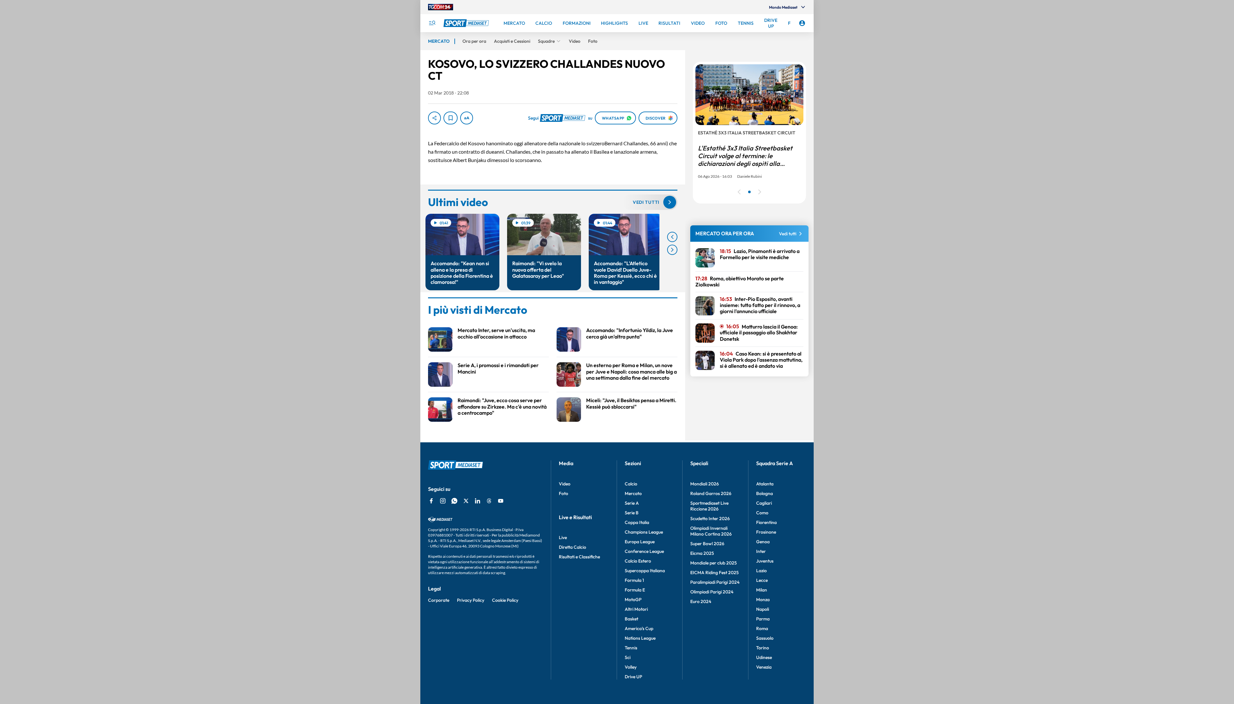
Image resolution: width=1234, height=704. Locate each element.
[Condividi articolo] (434, 118)
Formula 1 (634, 580)
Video (564, 484)
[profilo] (802, 23)
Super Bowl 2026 (707, 543)
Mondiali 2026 (704, 484)
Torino (762, 648)
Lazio (761, 570)
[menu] (431, 23)
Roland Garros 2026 (710, 493)
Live (563, 537)
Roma (762, 628)
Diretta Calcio (572, 547)
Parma (763, 619)
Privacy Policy (470, 600)
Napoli (762, 609)
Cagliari (764, 503)
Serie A (632, 503)
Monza (763, 599)
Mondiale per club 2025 (713, 563)
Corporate (438, 600)
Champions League (644, 532)
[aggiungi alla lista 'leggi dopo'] (450, 118)
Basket (631, 619)
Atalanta (764, 484)
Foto (563, 493)
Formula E (635, 590)
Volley (631, 667)
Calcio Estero (638, 561)
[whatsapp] (454, 501)
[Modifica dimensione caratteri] (466, 118)
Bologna (764, 493)
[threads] (489, 501)
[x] (466, 501)
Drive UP (633, 677)
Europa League (640, 542)
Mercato (633, 493)
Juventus (764, 561)
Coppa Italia (637, 522)
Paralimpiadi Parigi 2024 (714, 582)
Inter (761, 551)
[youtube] (500, 501)
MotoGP (633, 599)
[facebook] (431, 501)
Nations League (640, 638)
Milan (761, 590)
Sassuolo (764, 638)
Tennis (631, 648)
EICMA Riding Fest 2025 (714, 572)
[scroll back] (672, 237)
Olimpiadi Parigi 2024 (711, 592)
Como (762, 513)
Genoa (763, 542)
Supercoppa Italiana (645, 570)
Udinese (764, 657)
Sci (627, 657)
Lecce (762, 580)
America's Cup (639, 628)
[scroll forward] (672, 250)
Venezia (764, 667)
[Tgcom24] (440, 7)
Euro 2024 (700, 601)
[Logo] (466, 23)
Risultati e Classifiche (579, 557)
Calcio (631, 484)
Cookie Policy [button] (505, 600)
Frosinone (766, 532)
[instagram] (443, 501)
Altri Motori (636, 609)
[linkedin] (477, 501)
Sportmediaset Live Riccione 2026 (709, 506)
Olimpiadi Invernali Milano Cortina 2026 (711, 531)
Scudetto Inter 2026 (710, 518)
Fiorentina (766, 522)
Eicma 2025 (702, 553)
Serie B (632, 513)
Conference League (644, 551)
